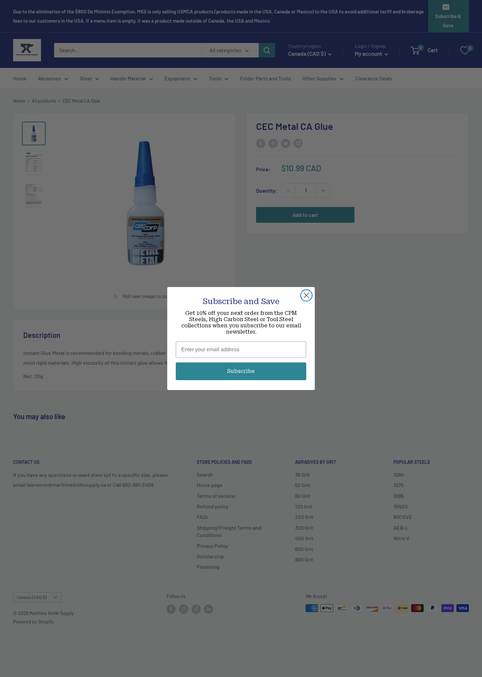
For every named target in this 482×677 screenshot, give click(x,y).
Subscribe (241, 371)
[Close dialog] (306, 295)
